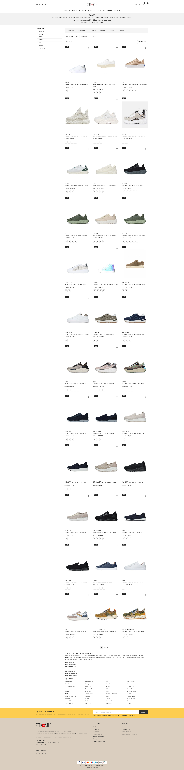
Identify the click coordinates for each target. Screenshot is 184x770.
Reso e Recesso (97, 734)
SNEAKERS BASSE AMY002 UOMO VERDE (76, 235)
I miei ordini (125, 727)
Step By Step (99, 657)
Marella (108, 684)
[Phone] (45, 753)
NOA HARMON (69, 703)
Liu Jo (66, 689)
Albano (108, 686)
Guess (129, 701)
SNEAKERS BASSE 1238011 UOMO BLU (103, 433)
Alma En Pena (131, 698)
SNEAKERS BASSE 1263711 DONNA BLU (132, 532)
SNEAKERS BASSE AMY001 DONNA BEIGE (104, 235)
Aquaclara (88, 703)
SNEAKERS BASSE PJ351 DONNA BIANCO (76, 285)
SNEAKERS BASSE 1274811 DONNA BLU (75, 483)
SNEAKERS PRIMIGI (70, 667)
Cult (107, 681)
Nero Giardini (131, 681)
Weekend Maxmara (111, 693)
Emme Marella (69, 681)
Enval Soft (88, 691)
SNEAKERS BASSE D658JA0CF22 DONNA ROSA (134, 84)
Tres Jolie (108, 698)
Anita (128, 684)
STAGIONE (93, 30)
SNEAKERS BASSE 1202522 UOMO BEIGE (104, 384)
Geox (107, 696)
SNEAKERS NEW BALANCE (72, 669)
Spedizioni (96, 731)
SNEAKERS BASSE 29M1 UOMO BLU (102, 582)
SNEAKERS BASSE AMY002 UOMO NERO (132, 185)
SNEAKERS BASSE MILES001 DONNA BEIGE (104, 185)
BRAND (117, 11)
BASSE (101, 23)
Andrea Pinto (89, 693)
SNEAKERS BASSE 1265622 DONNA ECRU (76, 532)
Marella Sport (131, 696)
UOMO (74, 11)
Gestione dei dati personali (129, 734)
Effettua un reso (126, 729)
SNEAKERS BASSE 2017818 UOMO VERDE (133, 631)
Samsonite (109, 703)
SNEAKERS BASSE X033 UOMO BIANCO (75, 631)
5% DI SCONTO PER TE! (45, 712)
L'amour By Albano (70, 686)
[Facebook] (37, 753)
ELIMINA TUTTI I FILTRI (72, 36)
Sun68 (129, 693)
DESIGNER (71, 30)
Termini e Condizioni (98, 736)
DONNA (67, 11)
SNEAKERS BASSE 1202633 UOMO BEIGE (76, 384)
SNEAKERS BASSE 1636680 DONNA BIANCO (133, 136)
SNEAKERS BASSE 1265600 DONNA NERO (104, 532)
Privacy (95, 739)
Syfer (96, 767)
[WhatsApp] (42, 753)
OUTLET (91, 11)
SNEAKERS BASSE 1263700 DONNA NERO (76, 582)
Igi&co (108, 691)
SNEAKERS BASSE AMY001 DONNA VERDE (133, 235)
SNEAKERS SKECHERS (71, 675)
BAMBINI (82, 11)
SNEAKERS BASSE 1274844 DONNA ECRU (133, 433)
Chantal (67, 693)
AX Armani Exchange (70, 696)
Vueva (87, 698)
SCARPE (87, 23)
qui (134, 715)
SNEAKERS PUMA (70, 671)
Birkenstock (88, 689)
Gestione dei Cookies (99, 741)
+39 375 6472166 (41, 744)
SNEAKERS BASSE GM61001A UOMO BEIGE (133, 285)
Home (82, 23)
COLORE (102, 30)
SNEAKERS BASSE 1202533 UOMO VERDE (133, 384)
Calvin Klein (130, 689)
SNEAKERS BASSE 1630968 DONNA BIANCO (76, 136)
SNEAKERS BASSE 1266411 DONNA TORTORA (105, 483)
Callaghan (88, 686)
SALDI (99, 11)
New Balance (89, 681)
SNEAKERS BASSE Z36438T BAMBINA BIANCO (77, 84)
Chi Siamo (96, 727)
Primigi (87, 684)
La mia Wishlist (126, 731)
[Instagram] (39, 753)
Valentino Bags (131, 691)
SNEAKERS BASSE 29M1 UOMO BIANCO (132, 582)
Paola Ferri (68, 698)
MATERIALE (81, 30)
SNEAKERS (95, 23)
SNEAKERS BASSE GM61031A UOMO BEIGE (104, 334)
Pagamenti (96, 729)
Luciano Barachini (111, 701)
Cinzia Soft (68, 684)
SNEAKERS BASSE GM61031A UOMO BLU (133, 334)
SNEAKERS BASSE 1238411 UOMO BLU (75, 433)
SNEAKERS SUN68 (70, 662)
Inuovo (129, 703)
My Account (126, 723)
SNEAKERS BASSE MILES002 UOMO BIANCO (76, 185)
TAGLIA (112, 30)
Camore (87, 696)
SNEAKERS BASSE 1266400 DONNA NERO (133, 483)
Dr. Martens (130, 686)
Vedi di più (92, 19)
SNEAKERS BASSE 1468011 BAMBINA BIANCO (105, 285)
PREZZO (121, 30)
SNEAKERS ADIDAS (70, 664)
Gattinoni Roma (69, 701)
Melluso (87, 701)
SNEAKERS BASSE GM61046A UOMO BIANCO (77, 334)
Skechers (67, 691)
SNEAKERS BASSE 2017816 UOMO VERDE (104, 631)
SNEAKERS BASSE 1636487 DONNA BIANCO (105, 136)
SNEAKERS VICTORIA (71, 673)
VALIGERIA (107, 11)
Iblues (108, 689)
